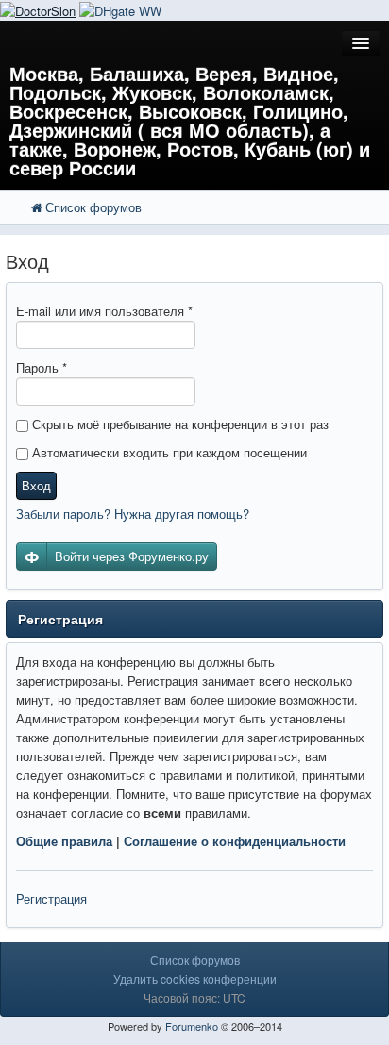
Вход (36, 485)
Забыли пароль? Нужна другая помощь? (132, 513)
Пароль (41, 367)
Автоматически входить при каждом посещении (167, 452)
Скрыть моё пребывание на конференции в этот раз (178, 424)
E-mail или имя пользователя (104, 311)
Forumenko (191, 1026)
